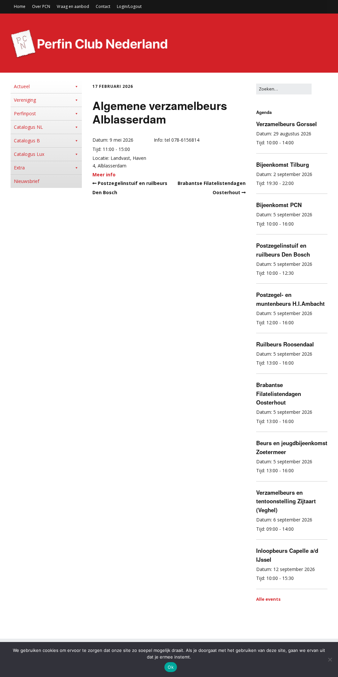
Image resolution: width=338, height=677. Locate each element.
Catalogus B (27, 140)
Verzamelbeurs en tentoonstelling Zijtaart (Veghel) (286, 501)
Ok (171, 667)
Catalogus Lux (29, 154)
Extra (19, 167)
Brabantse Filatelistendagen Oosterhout (278, 394)
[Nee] (329, 659)
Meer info (104, 174)
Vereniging (25, 100)
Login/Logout (129, 6)
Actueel (22, 86)
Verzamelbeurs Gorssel (286, 124)
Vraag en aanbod (73, 6)
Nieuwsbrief (26, 181)
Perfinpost (25, 113)
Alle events (268, 599)
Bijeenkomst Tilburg (282, 164)
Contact (103, 6)
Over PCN (41, 6)
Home (19, 6)
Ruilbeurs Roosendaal (285, 344)
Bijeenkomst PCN (279, 205)
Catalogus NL (28, 127)
